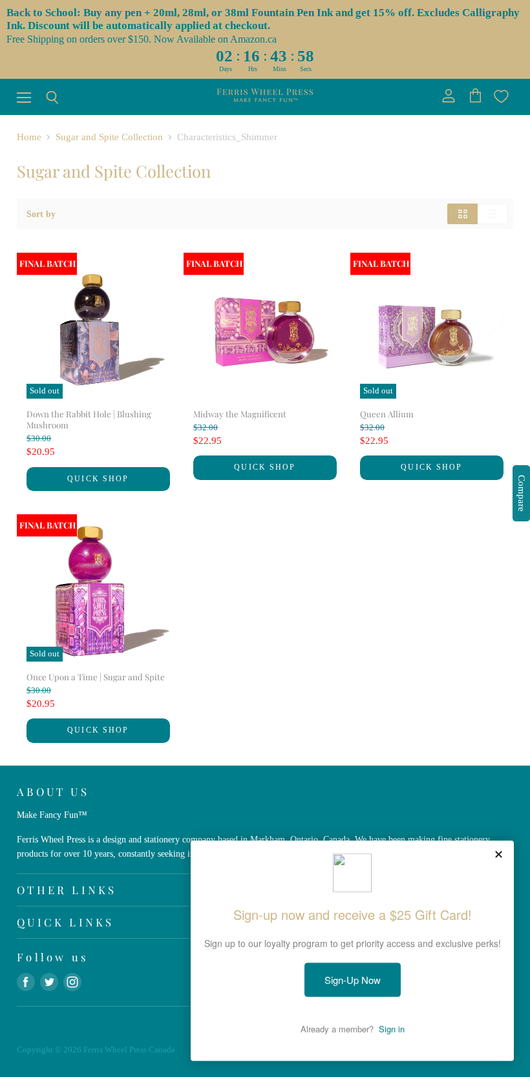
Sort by (41, 214)
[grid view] (462, 214)
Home (29, 137)
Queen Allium (387, 413)
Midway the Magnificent (239, 413)
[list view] (493, 214)
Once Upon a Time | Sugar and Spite (95, 676)
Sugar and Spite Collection (109, 137)
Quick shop (98, 478)
